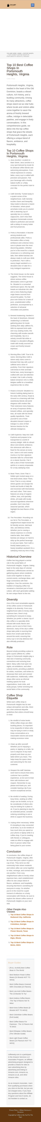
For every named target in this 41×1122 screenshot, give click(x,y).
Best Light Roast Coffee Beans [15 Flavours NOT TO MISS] (20, 1040)
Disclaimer (20, 1112)
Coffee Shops (28, 53)
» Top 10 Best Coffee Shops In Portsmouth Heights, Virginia (18, 55)
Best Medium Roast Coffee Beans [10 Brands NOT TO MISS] (20, 977)
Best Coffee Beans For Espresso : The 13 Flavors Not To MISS (21, 1024)
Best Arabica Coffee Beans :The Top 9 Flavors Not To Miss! (20, 1000)
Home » (20, 53)
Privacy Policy (13, 1110)
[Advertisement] (20, 30)
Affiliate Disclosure (24, 1110)
